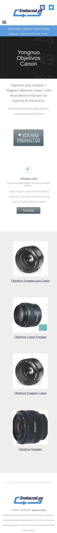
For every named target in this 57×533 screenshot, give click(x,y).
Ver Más (29, 210)
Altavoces (45, 482)
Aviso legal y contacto (39, 510)
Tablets (17, 482)
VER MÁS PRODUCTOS (28, 137)
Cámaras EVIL (30, 482)
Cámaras (9, 482)
